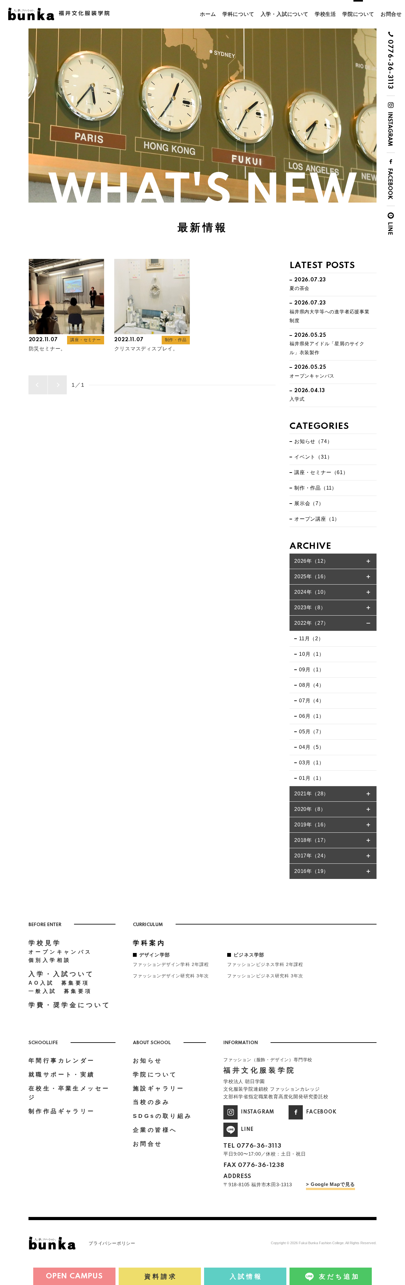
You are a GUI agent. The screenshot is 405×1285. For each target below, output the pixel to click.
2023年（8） (310, 607)
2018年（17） (311, 840)
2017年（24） (311, 855)
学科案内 (149, 942)
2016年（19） (311, 871)
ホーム (208, 14)
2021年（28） (311, 793)
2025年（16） (311, 576)
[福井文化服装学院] (61, 10)
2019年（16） (311, 824)
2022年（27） (311, 623)
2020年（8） (310, 809)
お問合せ (391, 14)
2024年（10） (311, 592)
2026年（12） (311, 561)
